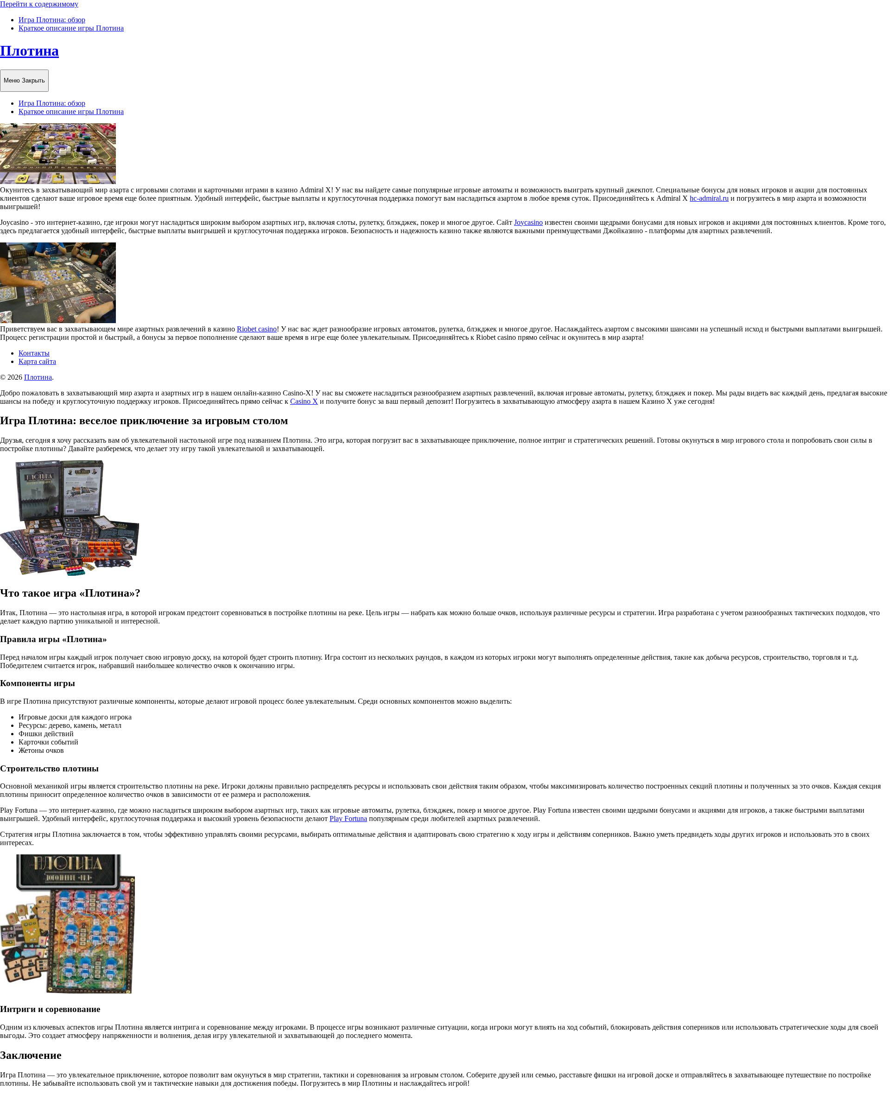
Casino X (304, 401)
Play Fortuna (348, 818)
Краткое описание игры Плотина (71, 28)
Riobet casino (257, 329)
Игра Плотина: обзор (52, 20)
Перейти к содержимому (39, 4)
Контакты (34, 353)
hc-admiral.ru (709, 198)
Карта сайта (37, 361)
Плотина (29, 50)
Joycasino (528, 222)
